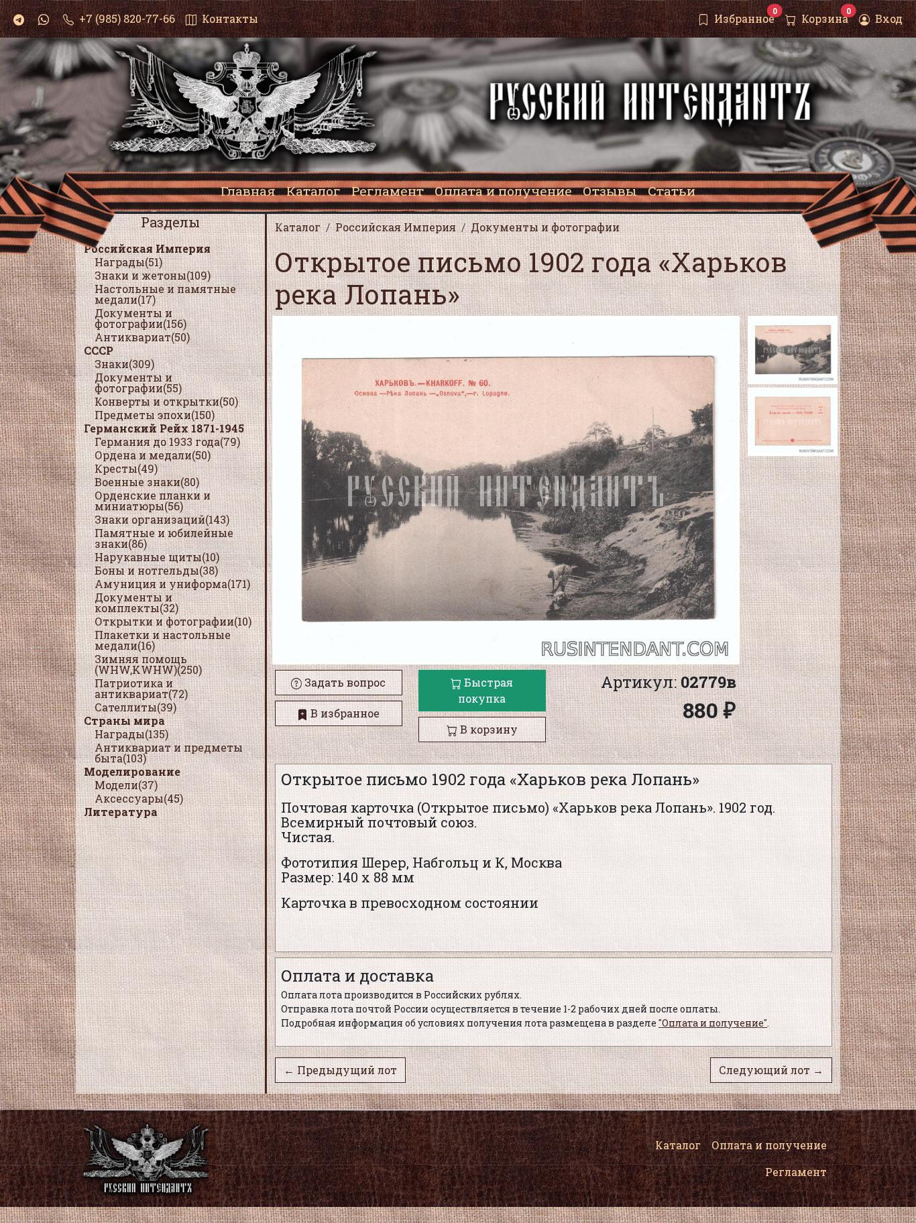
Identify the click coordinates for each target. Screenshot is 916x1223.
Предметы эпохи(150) (155, 415)
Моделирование (132, 771)
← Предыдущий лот (340, 1070)
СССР (98, 350)
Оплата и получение (769, 1145)
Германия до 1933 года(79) (167, 441)
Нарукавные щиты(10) (157, 557)
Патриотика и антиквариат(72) (141, 688)
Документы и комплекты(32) (136, 602)
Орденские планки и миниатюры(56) (153, 500)
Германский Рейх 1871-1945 (164, 428)
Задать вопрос (344, 682)
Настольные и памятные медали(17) (165, 294)
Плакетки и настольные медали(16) (163, 640)
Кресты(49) (126, 468)
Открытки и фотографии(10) (173, 621)
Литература (121, 812)
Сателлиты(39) (135, 707)
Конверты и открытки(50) (166, 401)
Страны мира (124, 720)
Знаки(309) (124, 364)
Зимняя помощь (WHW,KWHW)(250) (148, 664)
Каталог (678, 1145)
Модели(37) (126, 785)
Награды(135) (131, 734)
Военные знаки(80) (147, 482)
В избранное (344, 713)
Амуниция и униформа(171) (172, 584)
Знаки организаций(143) (162, 519)
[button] (724, 490)
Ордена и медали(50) (153, 455)
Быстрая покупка (485, 690)
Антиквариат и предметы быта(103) (169, 752)
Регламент (796, 1172)
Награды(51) (128, 262)
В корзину (487, 729)
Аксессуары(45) (139, 798)
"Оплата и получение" (713, 1022)
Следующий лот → (771, 1070)
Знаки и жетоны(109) (153, 275)
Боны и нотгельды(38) (156, 570)
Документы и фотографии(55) (138, 382)
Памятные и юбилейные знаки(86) (164, 538)
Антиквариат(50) (142, 337)
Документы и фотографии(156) (140, 318)
